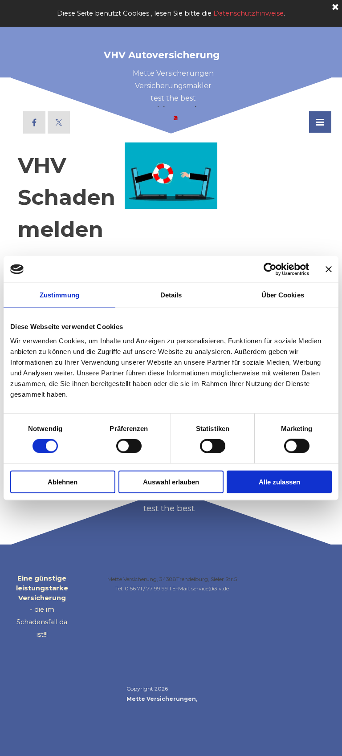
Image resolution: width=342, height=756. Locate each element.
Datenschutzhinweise (248, 13)
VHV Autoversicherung (162, 55)
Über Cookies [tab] (282, 295)
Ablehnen (62, 481)
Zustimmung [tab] (59, 295)
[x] (59, 122)
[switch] (129, 446)
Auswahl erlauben (171, 481)
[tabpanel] (173, 96)
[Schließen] (335, 7)
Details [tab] (171, 295)
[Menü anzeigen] (320, 122)
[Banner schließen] (329, 269)
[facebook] (34, 122)
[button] (175, 118)
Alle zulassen (279, 481)
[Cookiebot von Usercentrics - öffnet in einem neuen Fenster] (270, 269)
